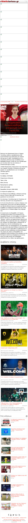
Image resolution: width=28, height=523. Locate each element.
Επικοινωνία (9, 517)
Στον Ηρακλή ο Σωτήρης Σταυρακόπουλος (12, 377)
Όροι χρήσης (16, 517)
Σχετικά (3, 517)
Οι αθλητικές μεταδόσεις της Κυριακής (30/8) (18, 420)
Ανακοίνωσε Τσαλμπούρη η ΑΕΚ (9, 348)
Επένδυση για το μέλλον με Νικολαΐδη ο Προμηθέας (11, 262)
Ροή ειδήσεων (5, 416)
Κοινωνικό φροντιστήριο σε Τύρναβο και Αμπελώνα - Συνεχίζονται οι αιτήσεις (18, 448)
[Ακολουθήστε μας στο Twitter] (13, 515)
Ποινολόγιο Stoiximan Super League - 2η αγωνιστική (18, 429)
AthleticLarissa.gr (17, 520)
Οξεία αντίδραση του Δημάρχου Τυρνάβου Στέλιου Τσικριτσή (19, 439)
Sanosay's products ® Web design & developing (14, 519)
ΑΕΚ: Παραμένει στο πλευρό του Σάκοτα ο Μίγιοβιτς (12, 290)
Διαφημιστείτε (23, 517)
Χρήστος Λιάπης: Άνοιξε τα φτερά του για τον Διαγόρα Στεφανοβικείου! (17, 495)
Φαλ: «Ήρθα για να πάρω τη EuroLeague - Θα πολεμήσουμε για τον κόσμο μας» (13, 318)
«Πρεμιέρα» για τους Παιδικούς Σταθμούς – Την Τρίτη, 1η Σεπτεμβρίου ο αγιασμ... (18, 504)
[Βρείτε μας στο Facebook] (8, 515)
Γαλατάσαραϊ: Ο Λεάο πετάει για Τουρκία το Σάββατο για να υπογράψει (18, 458)
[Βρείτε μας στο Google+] (16, 515)
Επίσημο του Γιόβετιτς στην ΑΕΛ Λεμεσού (19, 476)
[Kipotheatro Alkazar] (14, 136)
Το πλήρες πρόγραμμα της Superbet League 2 (17, 485)
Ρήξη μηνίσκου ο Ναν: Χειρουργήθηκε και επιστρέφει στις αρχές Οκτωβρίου (11, 403)
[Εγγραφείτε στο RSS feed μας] (19, 515)
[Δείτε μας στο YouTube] (11, 515)
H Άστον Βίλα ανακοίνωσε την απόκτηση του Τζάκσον (18, 467)
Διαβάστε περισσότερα (14, 103)
